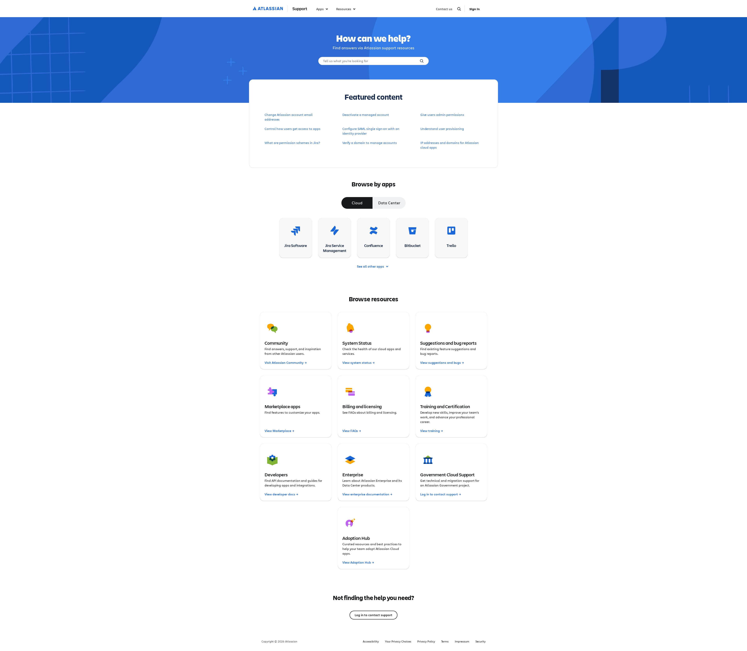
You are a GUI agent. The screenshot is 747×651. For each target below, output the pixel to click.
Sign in (474, 9)
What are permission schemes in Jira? (292, 143)
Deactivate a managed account (365, 115)
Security (480, 641)
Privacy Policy (426, 641)
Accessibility (371, 641)
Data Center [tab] (389, 202)
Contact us (444, 9)
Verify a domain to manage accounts (369, 143)
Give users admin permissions (442, 115)
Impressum (462, 641)
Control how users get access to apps (292, 129)
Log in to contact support (373, 615)
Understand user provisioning (442, 129)
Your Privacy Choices (398, 641)
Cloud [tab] (357, 202)
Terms (445, 641)
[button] (323, 9)
